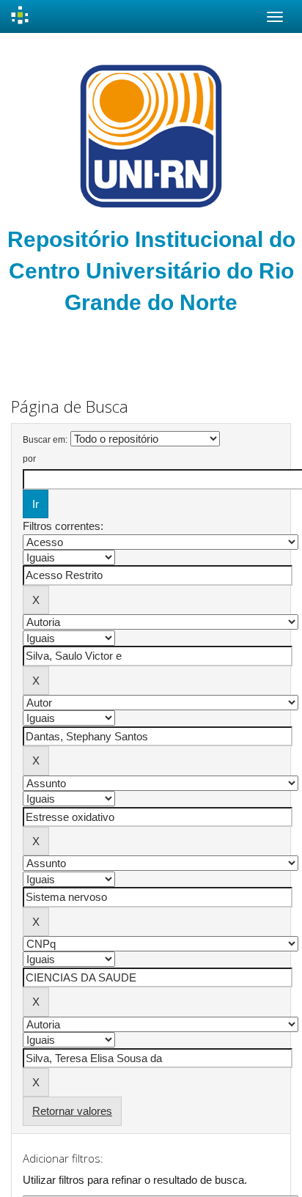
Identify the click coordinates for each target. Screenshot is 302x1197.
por (29, 459)
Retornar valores (72, 1111)
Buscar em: (45, 440)
